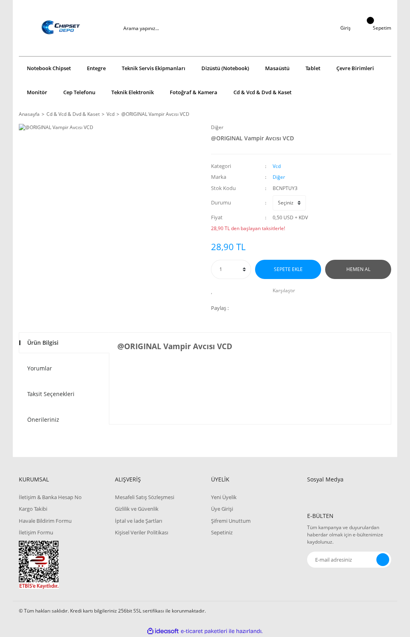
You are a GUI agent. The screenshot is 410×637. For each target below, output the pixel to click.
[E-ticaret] (204, 631)
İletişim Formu (36, 532)
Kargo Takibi (33, 508)
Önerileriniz (43, 419)
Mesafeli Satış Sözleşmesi (144, 497)
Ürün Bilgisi (42, 342)
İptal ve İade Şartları (138, 520)
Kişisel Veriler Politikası (141, 532)
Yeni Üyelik (224, 497)
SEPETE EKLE (288, 269)
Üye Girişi (222, 508)
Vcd (277, 166)
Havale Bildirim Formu (45, 520)
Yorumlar (39, 368)
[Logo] (61, 28)
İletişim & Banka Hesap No (50, 497)
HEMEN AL (358, 269)
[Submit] (382, 559)
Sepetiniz (222, 532)
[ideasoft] (163, 631)
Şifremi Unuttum (231, 520)
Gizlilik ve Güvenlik (137, 508)
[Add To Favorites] (214, 290)
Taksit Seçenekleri (50, 394)
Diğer (217, 127)
